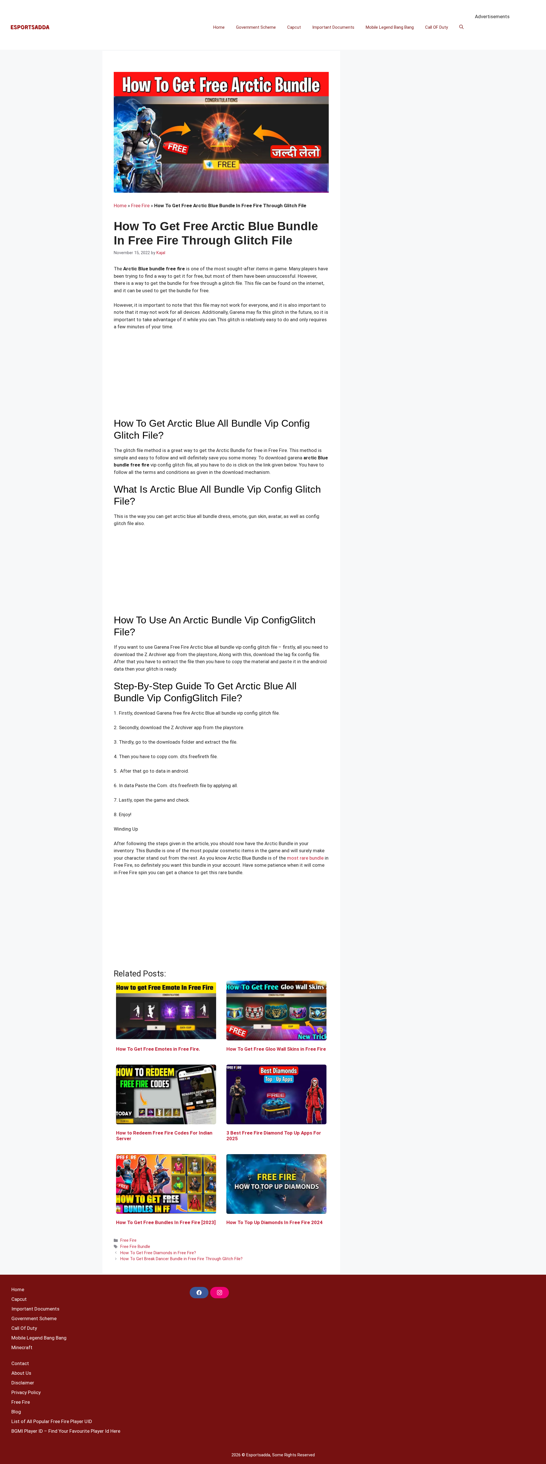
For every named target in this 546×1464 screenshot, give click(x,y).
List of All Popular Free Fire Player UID (51, 1421)
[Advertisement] (221, 377)
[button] (461, 27)
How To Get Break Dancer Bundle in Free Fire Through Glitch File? (181, 1258)
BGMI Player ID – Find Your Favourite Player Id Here (65, 1431)
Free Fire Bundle (135, 1246)
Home (219, 27)
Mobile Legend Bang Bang (390, 27)
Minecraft (21, 1347)
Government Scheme (256, 27)
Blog (16, 1412)
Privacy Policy (26, 1392)
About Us (21, 1373)
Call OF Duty (436, 27)
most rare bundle (305, 858)
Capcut (294, 27)
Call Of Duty (24, 1328)
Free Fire (140, 205)
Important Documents (333, 27)
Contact (20, 1363)
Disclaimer (22, 1383)
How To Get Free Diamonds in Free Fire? (158, 1253)
